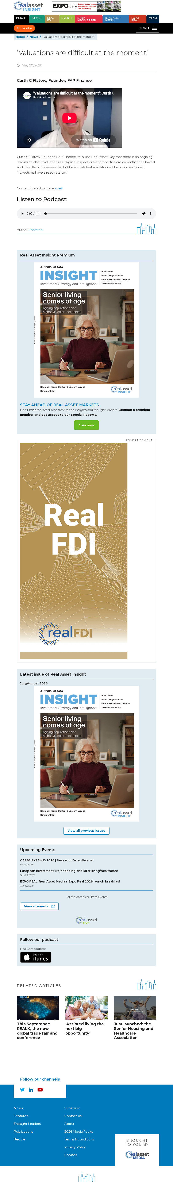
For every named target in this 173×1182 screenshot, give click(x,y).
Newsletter (86, 19)
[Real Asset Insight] (28, 6)
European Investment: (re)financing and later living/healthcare (69, 873)
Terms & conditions (79, 1139)
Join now (86, 425)
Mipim (153, 17)
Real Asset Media (113, 19)
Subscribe (24, 28)
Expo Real (135, 19)
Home (20, 36)
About (69, 1124)
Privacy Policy (75, 1147)
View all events (36, 906)
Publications (23, 1131)
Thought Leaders (27, 1124)
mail (58, 188)
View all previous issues (86, 831)
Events (67, 17)
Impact (37, 17)
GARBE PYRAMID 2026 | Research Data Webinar (57, 862)
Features (21, 1116)
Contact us (72, 1116)
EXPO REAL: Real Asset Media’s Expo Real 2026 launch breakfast (70, 883)
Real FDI (50, 19)
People (19, 1139)
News (34, 36)
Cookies (70, 1155)
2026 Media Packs (78, 1131)
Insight (21, 17)
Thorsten (36, 230)
